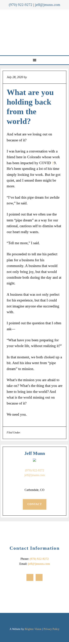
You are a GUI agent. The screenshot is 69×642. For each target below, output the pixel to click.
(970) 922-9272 (20, 5)
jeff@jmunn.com (47, 5)
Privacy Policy (51, 629)
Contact (34, 504)
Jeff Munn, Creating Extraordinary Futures (35, 32)
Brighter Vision (33, 629)
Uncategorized (29, 432)
